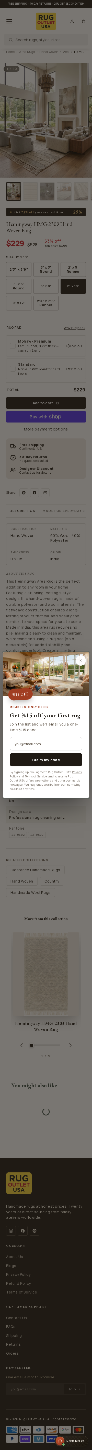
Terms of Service (36, 776)
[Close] (81, 660)
